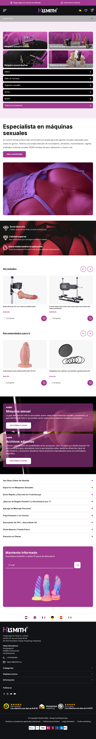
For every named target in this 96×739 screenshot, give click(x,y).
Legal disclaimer (68, 721)
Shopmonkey (63, 718)
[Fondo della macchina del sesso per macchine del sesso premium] (71, 290)
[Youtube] (15, 694)
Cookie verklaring (84, 721)
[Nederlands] (26, 617)
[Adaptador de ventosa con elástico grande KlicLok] (71, 354)
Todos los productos (13, 105)
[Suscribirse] (77, 565)
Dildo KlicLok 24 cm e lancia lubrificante (19, 306)
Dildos (7, 72)
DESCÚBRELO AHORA (18, 461)
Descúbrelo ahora (18, 425)
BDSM (7, 99)
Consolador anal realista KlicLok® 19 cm (19, 371)
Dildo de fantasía (11, 78)
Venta (7, 92)
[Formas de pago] (32, 728)
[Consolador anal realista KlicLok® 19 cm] (25, 354)
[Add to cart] (44, 318)
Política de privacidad (51, 721)
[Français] (43, 617)
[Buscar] (92, 18)
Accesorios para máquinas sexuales (68, 46)
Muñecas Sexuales (59, 65)
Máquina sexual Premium (16, 46)
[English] (34, 617)
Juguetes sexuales (12, 85)
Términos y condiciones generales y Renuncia (22, 721)
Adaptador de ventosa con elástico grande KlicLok (69, 371)
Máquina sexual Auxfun (16, 65)
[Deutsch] (52, 617)
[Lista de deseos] (85, 10)
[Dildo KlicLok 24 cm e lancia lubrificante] (25, 290)
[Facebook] (4, 694)
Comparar (10, 318)
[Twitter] (11, 694)
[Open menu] (5, 10)
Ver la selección (14, 154)
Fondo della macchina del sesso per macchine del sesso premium (69, 307)
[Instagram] (7, 694)
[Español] (61, 617)
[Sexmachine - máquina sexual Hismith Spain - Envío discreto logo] (48, 12)
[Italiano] (69, 617)
